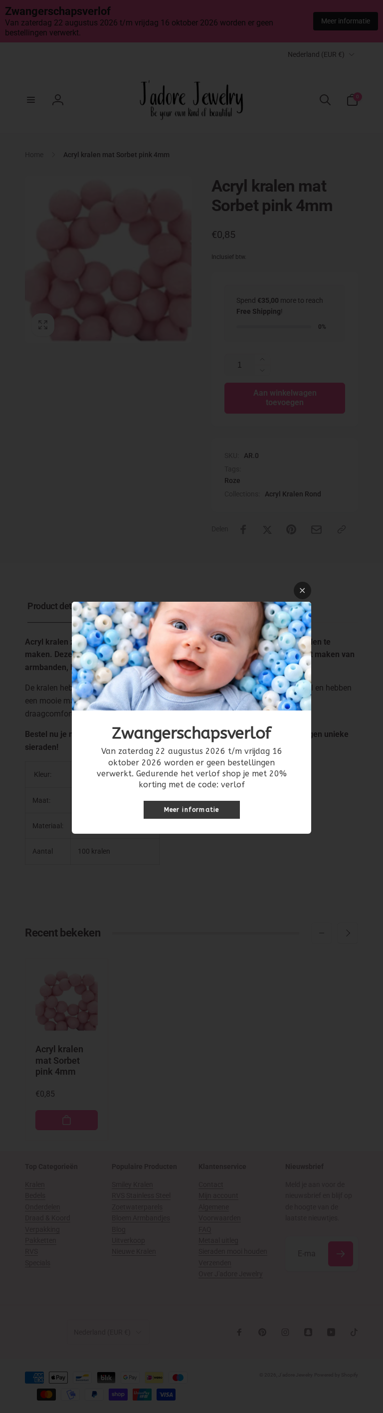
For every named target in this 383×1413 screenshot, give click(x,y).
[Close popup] (302, 590)
